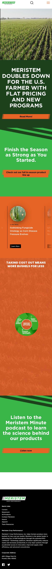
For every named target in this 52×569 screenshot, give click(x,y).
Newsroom (6, 512)
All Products (6, 514)
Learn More (15, 246)
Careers (4, 509)
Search (4, 519)
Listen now (26, 450)
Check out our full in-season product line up (26, 173)
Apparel (4, 522)
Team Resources (8, 524)
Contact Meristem (8, 517)
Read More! (26, 116)
